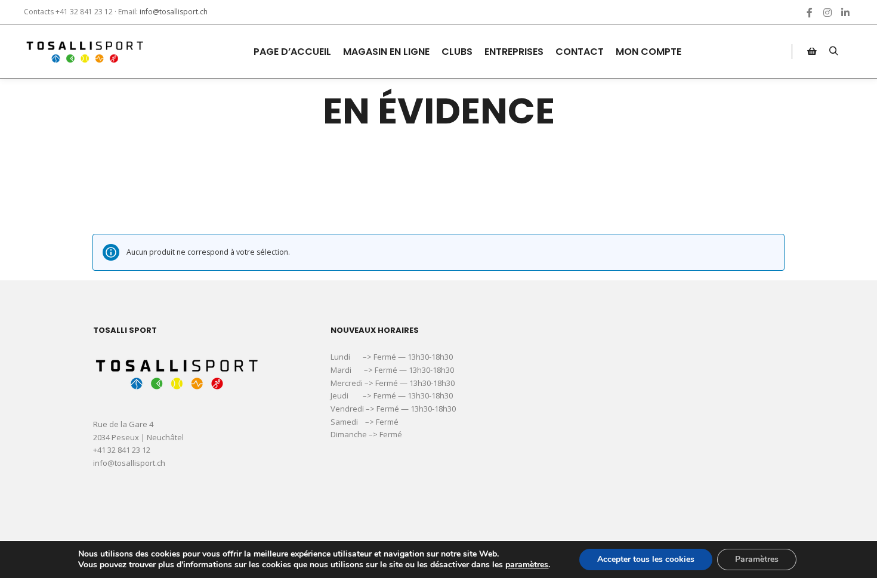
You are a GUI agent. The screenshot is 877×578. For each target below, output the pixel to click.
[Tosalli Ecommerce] (83, 51)
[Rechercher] (833, 51)
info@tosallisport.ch (174, 12)
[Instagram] (827, 12)
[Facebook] (809, 12)
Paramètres (757, 559)
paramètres (526, 565)
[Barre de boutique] (812, 51)
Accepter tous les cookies (645, 559)
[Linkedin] (845, 12)
